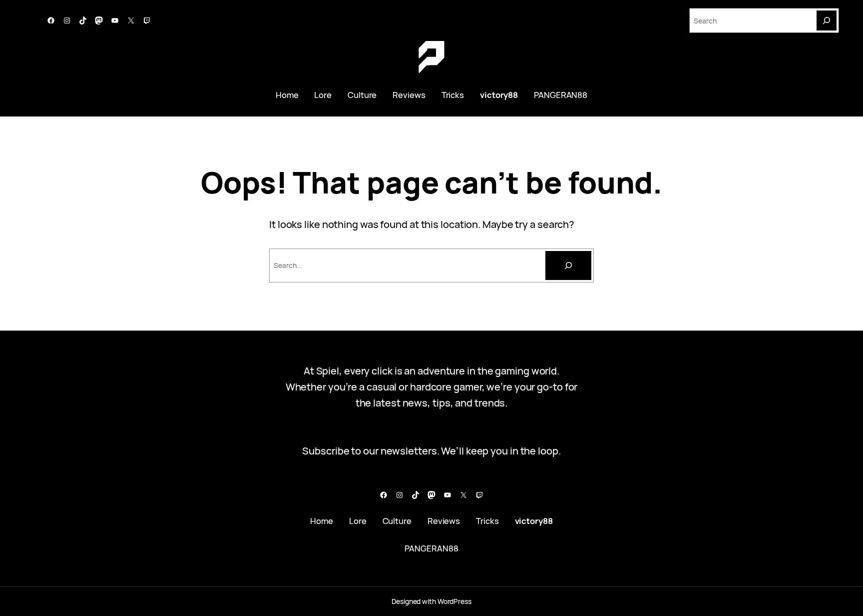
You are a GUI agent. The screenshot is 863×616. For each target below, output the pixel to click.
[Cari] (568, 265)
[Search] (827, 20)
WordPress (454, 601)
